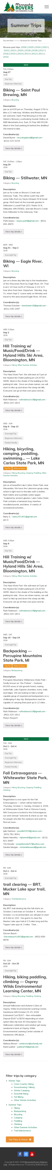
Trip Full (8, 468)
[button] (46, 6)
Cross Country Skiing (24, 1084)
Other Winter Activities (25, 1100)
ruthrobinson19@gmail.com (32, 399)
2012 (34, 53)
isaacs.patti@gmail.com (28, 220)
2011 (41, 53)
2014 (20, 53)
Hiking (14, 365)
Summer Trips (15, 1104)
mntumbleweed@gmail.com (33, 847)
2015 (13, 53)
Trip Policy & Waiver (18, 1139)
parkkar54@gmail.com (27, 1046)
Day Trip (8, 79)
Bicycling (15, 100)
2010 (6, 56)
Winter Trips (14, 1080)
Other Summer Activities (27, 365)
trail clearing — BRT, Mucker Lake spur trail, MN (24, 889)
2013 (27, 53)
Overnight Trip (10, 255)
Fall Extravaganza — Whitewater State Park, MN (25, 777)
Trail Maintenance (19, 899)
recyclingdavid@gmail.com (29, 137)
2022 (6, 50)
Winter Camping (21, 1090)
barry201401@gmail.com (25, 516)
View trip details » (13, 149)
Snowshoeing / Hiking (24, 1087)
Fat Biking (18, 1097)
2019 (27, 50)
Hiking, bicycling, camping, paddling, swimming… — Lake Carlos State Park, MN (23, 455)
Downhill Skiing (21, 1093)
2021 (13, 50)
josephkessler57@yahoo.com (30, 844)
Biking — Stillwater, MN (25, 177)
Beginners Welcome (13, 84)
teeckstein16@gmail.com (34, 305)
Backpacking (17, 670)
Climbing (6, 790)
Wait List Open (19, 468)
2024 (38, 47)
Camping (29, 473)
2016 (6, 53)
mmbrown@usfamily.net (30, 1043)
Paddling (37, 473)
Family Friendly (11, 443)
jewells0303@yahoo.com (29, 831)
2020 (20, 50)
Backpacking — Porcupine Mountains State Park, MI (22, 655)
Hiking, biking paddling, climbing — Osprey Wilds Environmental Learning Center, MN (25, 983)
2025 (30, 47)
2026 (23, 47)
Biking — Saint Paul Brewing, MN (21, 92)
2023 (45, 47)
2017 (41, 50)
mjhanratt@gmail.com (30, 837)
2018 (34, 50)
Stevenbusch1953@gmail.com (18, 936)
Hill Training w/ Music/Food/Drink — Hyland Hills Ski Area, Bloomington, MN (23, 352)
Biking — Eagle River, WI (23, 263)
